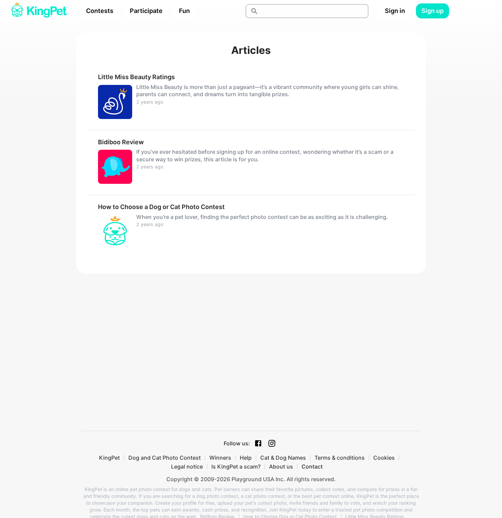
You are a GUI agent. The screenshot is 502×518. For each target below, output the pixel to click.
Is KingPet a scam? (236, 466)
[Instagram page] (272, 443)
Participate (146, 10)
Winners (220, 457)
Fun (184, 10)
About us (281, 466)
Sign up (432, 10)
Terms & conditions (340, 457)
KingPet (109, 457)
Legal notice (187, 466)
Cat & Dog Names (283, 457)
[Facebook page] (258, 443)
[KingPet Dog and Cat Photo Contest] (39, 11)
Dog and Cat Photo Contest (164, 457)
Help (246, 457)
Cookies (384, 457)
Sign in (395, 10)
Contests (99, 10)
